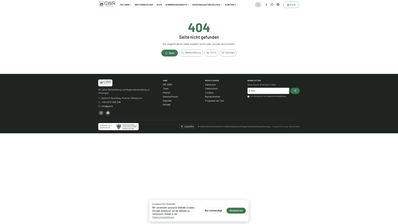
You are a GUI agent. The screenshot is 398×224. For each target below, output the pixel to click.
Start (171, 53)
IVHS (159, 4)
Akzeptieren (236, 210)
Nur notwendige (213, 210)
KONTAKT (230, 4)
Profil (293, 4)
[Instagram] (272, 4)
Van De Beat (294, 126)
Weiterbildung (192, 52)
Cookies (209, 92)
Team (166, 88)
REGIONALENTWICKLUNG (206, 4)
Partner (166, 92)
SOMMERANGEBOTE (176, 4)
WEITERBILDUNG (144, 4)
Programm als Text (214, 101)
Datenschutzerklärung (276, 96)
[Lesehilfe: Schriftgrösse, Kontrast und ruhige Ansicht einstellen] (266, 5)
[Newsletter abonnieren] (295, 91)
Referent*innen (170, 97)
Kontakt (230, 52)
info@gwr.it (107, 106)
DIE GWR (125, 4)
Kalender (167, 101)
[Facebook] (278, 4)
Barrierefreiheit (212, 97)
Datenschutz (211, 88)
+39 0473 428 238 (111, 102)
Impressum (210, 84)
